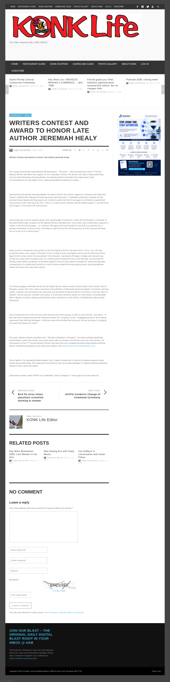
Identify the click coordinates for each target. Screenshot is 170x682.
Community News (20, 115)
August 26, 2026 (114, 83)
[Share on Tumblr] (93, 150)
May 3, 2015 (38, 150)
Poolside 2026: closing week (103, 79)
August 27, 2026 (36, 89)
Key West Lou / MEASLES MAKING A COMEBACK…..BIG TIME (26, 82)
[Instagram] (142, 6)
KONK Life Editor (20, 89)
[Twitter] (147, 6)
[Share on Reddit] (102, 150)
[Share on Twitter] (79, 150)
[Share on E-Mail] (107, 150)
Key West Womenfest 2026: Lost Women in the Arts (23, 454)
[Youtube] (152, 6)
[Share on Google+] (84, 150)
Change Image (59, 590)
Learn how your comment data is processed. (64, 612)
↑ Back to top (156, 671)
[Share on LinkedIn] (98, 150)
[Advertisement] (112, 50)
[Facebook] (137, 6)
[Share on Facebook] (75, 150)
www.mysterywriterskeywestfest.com (78, 346)
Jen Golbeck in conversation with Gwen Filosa (91, 454)
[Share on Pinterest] (88, 150)
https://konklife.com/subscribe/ (23, 658)
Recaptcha (14, 579)
